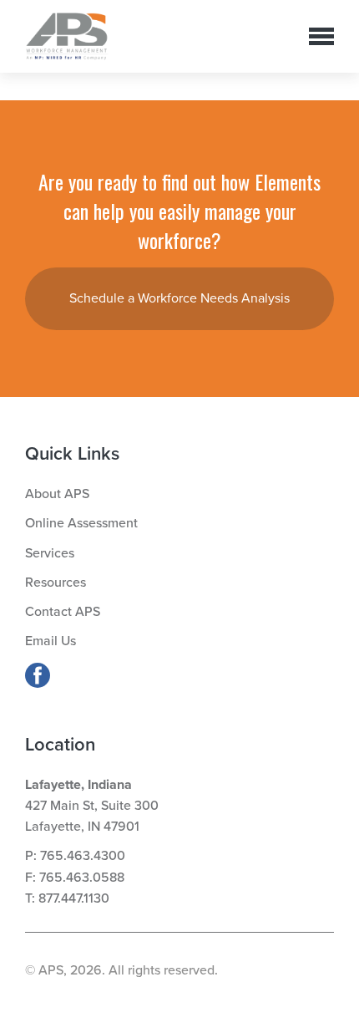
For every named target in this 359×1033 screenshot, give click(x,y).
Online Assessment (81, 523)
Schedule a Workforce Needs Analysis (179, 298)
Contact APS (62, 611)
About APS (57, 494)
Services (49, 553)
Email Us (50, 641)
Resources (55, 582)
